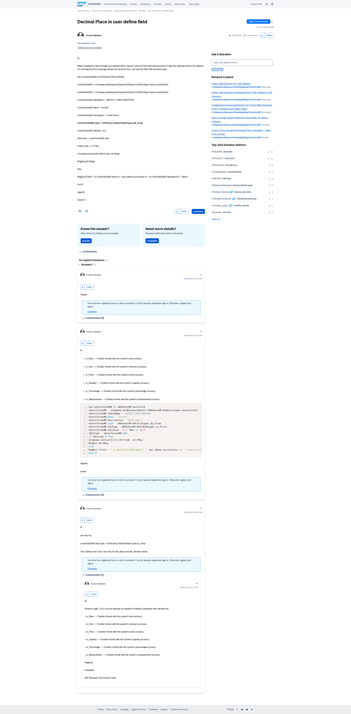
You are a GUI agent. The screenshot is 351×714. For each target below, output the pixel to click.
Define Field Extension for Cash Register (231, 84)
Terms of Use (112, 709)
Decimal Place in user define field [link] (160, 11)
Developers (145, 4)
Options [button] (272, 22)
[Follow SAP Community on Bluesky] (242, 709)
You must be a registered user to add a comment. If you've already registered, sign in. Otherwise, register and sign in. (139, 305)
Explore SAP (256, 4)
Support (164, 709)
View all (215, 219)
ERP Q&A (142, 11)
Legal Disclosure (138, 709)
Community (94, 4)
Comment (198, 211)
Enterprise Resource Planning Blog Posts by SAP (237, 87)
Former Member (93, 35)
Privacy (100, 709)
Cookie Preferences (179, 709)
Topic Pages (194, 4)
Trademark (153, 709)
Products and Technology (115, 4)
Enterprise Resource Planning (125, 11)
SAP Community (83, 11)
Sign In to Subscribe (258, 21)
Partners (158, 4)
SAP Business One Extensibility (89, 48)
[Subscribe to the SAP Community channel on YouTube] (247, 709)
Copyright (124, 709)
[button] (262, 35)
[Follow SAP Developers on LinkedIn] (252, 709)
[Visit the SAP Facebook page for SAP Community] (237, 709)
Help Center (179, 4)
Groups (133, 4)
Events (168, 4)
